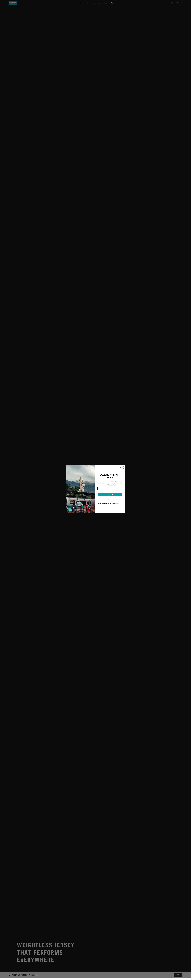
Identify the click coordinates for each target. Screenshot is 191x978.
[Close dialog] (122, 467)
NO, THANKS (110, 499)
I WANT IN (110, 494)
